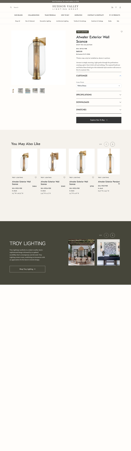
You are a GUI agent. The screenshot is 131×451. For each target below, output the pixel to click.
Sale (118, 21)
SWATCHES (81, 109)
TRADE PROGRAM (50, 15)
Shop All (17, 21)
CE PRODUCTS (115, 15)
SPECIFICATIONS (83, 95)
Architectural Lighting (62, 21)
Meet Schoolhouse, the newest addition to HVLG (65, 1)
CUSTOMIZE (81, 76)
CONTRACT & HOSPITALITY (96, 15)
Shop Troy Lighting (26, 269)
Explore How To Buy (97, 120)
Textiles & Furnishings (80, 21)
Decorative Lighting (45, 21)
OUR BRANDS (18, 15)
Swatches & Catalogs (97, 21)
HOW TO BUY (65, 15)
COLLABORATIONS (33, 15)
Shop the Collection (84, 45)
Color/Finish (80, 82)
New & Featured (29, 21)
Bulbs (109, 21)
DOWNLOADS (82, 102)
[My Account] (119, 7)
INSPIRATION (78, 15)
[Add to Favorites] (36, 177)
